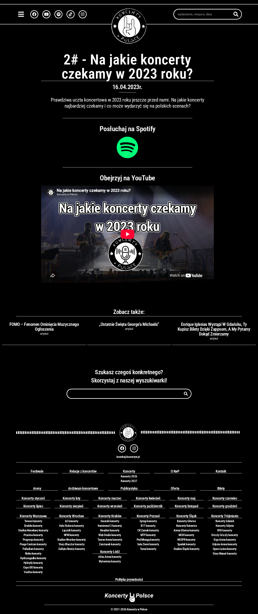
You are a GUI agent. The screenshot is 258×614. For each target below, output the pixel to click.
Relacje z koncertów (83, 471)
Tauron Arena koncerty (110, 539)
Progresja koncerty (33, 539)
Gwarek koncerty (110, 521)
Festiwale (37, 471)
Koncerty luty (71, 498)
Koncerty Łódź (110, 552)
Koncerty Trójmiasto (224, 516)
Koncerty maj (186, 498)
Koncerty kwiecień (148, 498)
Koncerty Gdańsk (224, 521)
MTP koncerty (148, 535)
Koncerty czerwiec (224, 498)
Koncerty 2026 (129, 476)
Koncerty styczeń (33, 498)
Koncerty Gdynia (225, 526)
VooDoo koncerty (33, 572)
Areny (37, 488)
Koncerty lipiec (33, 506)
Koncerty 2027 (129, 481)
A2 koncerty (71, 521)
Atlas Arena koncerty (109, 557)
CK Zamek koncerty (148, 530)
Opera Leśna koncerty (225, 549)
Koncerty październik (148, 506)
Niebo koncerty (33, 553)
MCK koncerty (186, 535)
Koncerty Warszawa (33, 516)
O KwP (175, 471)
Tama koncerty (148, 549)
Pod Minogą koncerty (148, 539)
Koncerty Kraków (109, 516)
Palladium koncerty (33, 549)
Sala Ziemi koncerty (148, 544)
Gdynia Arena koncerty (224, 544)
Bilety (221, 488)
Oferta (175, 488)
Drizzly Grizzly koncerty (224, 535)
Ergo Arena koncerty (225, 539)
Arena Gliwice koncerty (186, 530)
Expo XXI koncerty (33, 567)
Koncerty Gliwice (186, 521)
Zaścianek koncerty (110, 544)
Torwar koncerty (33, 521)
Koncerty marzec (109, 498)
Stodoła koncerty (33, 526)
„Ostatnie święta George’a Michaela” (129, 324)
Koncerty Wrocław (71, 516)
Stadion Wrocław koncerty (71, 539)
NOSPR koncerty (186, 539)
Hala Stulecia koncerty (71, 526)
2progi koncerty (148, 521)
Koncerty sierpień (71, 506)
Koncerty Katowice (186, 526)
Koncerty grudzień (224, 506)
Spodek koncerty (186, 544)
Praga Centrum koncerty (33, 544)
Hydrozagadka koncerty (33, 558)
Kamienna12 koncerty (110, 526)
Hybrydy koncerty (33, 563)
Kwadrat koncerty (110, 530)
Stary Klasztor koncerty (72, 544)
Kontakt (221, 471)
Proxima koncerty (33, 535)
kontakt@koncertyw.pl (128, 456)
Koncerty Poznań (148, 516)
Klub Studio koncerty (110, 535)
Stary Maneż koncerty (225, 553)
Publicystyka (129, 488)
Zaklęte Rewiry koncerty (71, 549)
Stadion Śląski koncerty (187, 549)
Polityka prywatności (129, 579)
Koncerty (129, 471)
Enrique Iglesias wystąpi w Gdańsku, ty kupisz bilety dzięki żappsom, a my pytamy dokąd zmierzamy (214, 329)
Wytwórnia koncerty (110, 561)
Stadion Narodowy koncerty (33, 530)
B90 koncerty (224, 530)
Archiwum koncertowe (83, 488)
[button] (22, 14)
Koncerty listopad (186, 506)
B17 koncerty (148, 526)
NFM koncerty (71, 535)
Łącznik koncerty (71, 530)
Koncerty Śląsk (186, 516)
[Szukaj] (236, 14)
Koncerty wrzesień (109, 506)
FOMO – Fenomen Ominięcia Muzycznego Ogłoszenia (44, 327)
